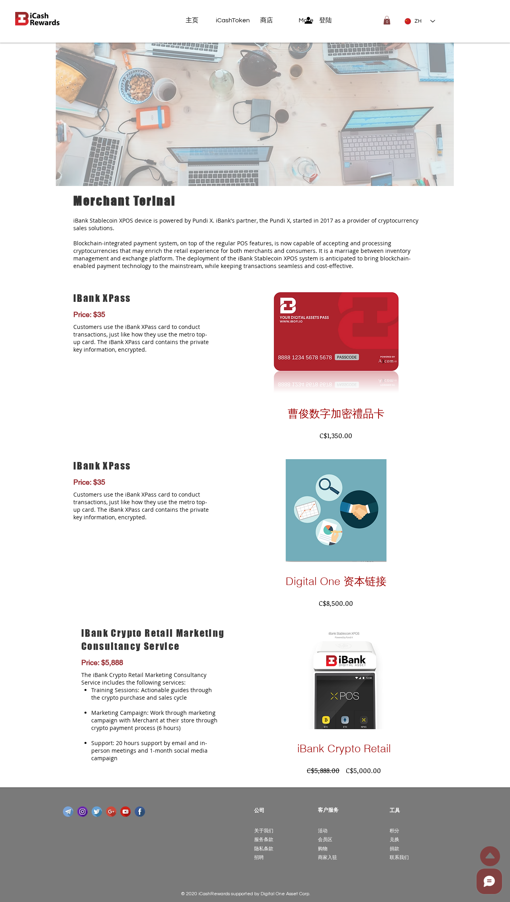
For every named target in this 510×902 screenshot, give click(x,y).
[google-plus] (111, 811)
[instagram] (82, 811)
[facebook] (140, 811)
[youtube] (125, 811)
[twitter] (97, 811)
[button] (386, 20)
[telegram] (68, 811)
